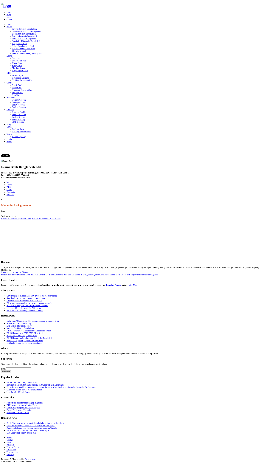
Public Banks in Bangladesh (24, 39)
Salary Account (18, 105)
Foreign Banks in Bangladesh (24, 36)
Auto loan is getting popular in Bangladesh (25, 340)
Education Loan (19, 61)
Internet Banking (19, 114)
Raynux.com (30, 459)
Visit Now (133, 285)
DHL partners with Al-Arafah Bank (22, 405)
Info (8, 182)
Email (3, 369)
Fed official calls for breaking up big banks (25, 403)
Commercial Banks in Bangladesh (26, 31)
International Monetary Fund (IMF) (27, 53)
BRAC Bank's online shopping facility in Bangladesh (29, 338)
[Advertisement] (82, 239)
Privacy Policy (13, 447)
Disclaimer (11, 450)
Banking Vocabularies (21, 132)
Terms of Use (12, 452)
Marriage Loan (18, 68)
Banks (9, 26)
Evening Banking (19, 112)
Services (10, 109)
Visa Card (16, 95)
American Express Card (22, 90)
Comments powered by (14, 272)
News (9, 134)
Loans (9, 56)
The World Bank (19, 51)
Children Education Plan (22, 80)
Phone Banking (18, 119)
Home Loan (17, 63)
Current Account (19, 100)
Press (9, 442)
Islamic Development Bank (23, 48)
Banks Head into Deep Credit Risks (22, 335)
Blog (9, 14)
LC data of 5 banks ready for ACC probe (24, 308)
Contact (10, 19)
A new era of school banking (19, 323)
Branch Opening (19, 136)
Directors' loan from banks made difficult (24, 300)
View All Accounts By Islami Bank (16, 219)
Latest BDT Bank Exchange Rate (52, 275)
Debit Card (16, 87)
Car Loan (16, 58)
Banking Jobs (18, 129)
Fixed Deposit (18, 75)
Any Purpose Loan (20, 70)
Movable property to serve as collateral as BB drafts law (31, 425)
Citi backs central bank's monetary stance (24, 343)
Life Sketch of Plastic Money (19, 326)
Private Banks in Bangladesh (24, 29)
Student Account (19, 107)
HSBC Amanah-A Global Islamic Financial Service (29, 331)
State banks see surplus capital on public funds (26, 298)
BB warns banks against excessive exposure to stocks (29, 303)
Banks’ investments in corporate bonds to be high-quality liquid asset (36, 423)
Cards (9, 83)
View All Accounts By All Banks (46, 219)
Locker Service (18, 117)
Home (9, 12)
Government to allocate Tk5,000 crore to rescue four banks (32, 296)
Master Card (17, 92)
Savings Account (19, 102)
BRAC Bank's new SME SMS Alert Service (26, 333)
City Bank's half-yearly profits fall (21, 433)
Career (9, 17)
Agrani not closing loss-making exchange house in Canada (32, 428)
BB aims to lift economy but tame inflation (25, 310)
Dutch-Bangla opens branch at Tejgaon (23, 407)
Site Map (10, 454)
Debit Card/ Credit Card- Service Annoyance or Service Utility (33, 321)
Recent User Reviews (28, 275)
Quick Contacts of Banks (104, 275)
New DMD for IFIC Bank (18, 412)
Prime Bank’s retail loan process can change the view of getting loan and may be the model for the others (51, 387)
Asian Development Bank (23, 46)
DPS (9, 73)
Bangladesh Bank (19, 43)
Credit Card (17, 85)
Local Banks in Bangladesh (24, 34)
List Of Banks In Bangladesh (80, 275)
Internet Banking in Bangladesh (20, 328)
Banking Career (113, 285)
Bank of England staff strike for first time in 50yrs (28, 430)
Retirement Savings (20, 78)
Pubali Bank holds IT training (19, 410)
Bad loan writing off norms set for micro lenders (27, 305)
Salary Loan (17, 65)
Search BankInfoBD (10, 275)
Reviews (10, 445)
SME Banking (18, 122)
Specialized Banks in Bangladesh (26, 41)
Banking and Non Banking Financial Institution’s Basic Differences (35, 385)
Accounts (11, 97)
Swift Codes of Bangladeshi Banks (131, 275)
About (9, 141)
